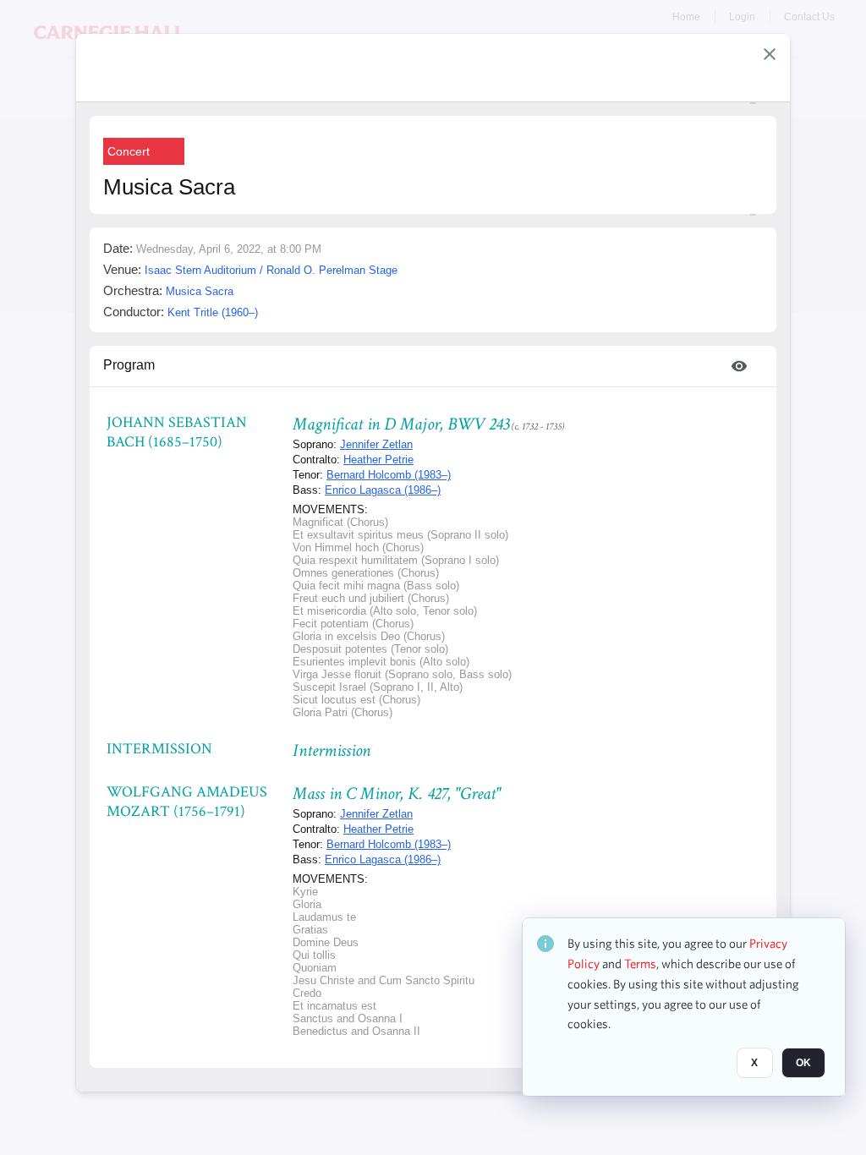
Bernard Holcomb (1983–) (388, 474)
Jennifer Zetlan (376, 444)
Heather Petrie (378, 459)
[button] (769, 54)
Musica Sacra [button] (199, 291)
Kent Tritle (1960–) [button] (212, 312)
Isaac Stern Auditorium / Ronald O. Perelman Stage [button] (271, 270)
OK (803, 1063)
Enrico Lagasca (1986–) (383, 490)
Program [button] (129, 365)
